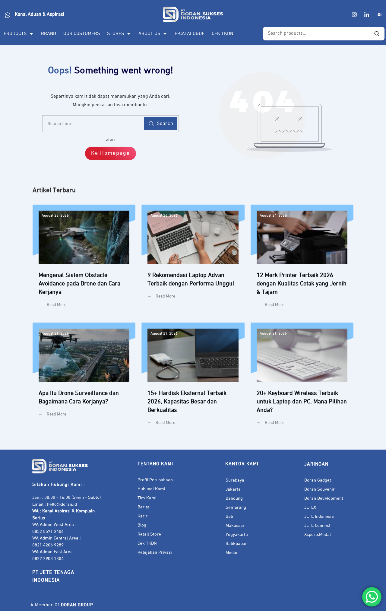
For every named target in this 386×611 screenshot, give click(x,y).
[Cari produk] (376, 34)
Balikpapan (237, 543)
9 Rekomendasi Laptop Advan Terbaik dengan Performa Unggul (192, 261)
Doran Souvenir (319, 489)
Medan (232, 552)
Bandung (234, 498)
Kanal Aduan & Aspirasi (39, 14)
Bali (229, 516)
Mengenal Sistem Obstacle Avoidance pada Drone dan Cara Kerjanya (84, 261)
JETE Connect (317, 525)
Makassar (235, 525)
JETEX (310, 507)
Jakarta (233, 489)
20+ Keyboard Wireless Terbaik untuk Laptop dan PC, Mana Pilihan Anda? (302, 378)
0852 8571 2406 (48, 531)
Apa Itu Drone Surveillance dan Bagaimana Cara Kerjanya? (84, 378)
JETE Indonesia (319, 516)
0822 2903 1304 (48, 558)
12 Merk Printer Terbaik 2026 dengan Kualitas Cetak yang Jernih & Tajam (302, 261)
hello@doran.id (62, 504)
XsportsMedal (317, 534)
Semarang (236, 507)
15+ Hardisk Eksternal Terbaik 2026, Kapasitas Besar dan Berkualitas (192, 378)
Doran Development (323, 498)
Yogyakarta (237, 534)
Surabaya (235, 480)
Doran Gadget (317, 480)
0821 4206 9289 (48, 545)
